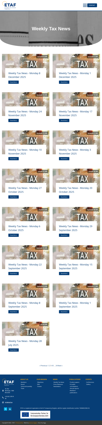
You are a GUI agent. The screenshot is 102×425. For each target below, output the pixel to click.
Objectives (40, 382)
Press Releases (58, 384)
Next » (60, 366)
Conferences (90, 382)
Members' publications (73, 392)
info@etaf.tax (8, 402)
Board (23, 384)
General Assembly (26, 386)
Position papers (74, 382)
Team (22, 388)
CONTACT (92, 5)
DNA (38, 384)
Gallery (88, 384)
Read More (13, 82)
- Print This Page (41, 423)
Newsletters (57, 386)
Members (24, 382)
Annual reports (74, 388)
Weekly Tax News (58, 382)
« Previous (43, 366)
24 (56, 366)
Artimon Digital (33, 423)
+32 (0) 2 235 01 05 (9, 397)
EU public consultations (74, 385)
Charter (39, 386)
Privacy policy (19, 423)
